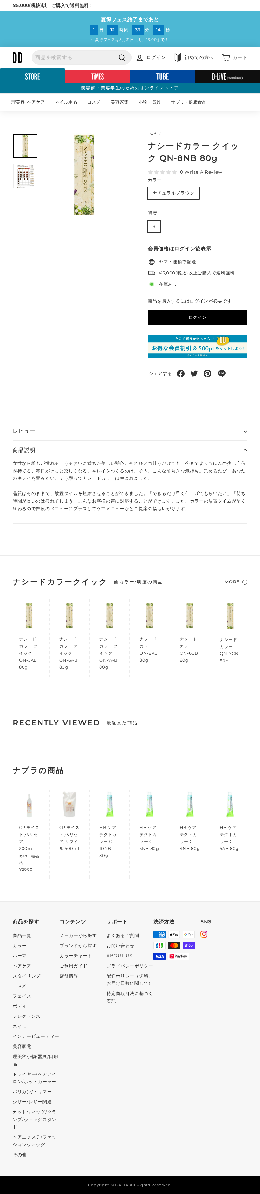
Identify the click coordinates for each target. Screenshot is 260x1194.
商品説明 (24, 450)
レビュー (24, 431)
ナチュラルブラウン (173, 193)
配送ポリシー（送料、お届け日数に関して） (130, 979)
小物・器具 (150, 102)
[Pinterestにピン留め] (207, 373)
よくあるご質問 (123, 935)
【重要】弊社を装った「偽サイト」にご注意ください (69, 5)
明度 (152, 213)
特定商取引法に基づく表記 (130, 997)
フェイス (22, 996)
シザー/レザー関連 (32, 1102)
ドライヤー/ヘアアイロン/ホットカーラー (34, 1078)
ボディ (20, 1006)
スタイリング (27, 976)
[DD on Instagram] (203, 935)
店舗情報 (69, 976)
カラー (155, 180)
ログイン (197, 317)
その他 (20, 1155)
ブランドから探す (78, 945)
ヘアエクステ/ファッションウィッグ (34, 1140)
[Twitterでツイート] (194, 373)
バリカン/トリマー (32, 1091)
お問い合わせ (120, 945)
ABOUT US (120, 956)
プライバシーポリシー (130, 966)
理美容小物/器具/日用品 (35, 1060)
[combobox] (81, 57)
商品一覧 (22, 935)
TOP (152, 133)
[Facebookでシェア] (181, 373)
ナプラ (26, 770)
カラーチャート (76, 956)
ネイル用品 (66, 102)
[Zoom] (85, 175)
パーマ (20, 956)
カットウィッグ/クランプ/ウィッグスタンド (34, 1119)
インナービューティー (36, 1036)
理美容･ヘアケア (28, 102)
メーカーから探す (78, 935)
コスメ (94, 102)
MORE (231, 582)
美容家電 (119, 102)
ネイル (20, 1026)
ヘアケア (22, 966)
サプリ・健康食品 (188, 102)
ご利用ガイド (74, 966)
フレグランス (27, 1016)
